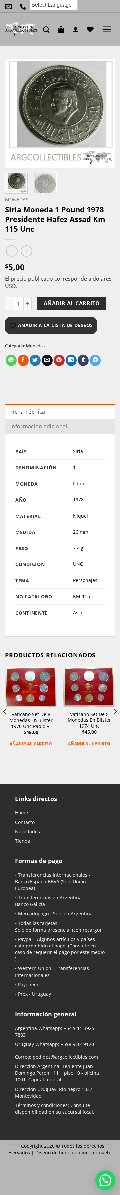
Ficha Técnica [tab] (27, 411)
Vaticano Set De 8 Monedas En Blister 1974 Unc (89, 720)
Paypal (25, 939)
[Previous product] (26, 251)
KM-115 (81, 596)
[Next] (104, 113)
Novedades (27, 831)
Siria (78, 451)
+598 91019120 (77, 1044)
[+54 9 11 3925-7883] (25, 6)
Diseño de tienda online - (72, 1152)
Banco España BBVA (37, 881)
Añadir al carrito (72, 303)
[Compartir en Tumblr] (83, 360)
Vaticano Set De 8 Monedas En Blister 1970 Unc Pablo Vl (31, 720)
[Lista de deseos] (92, 29)
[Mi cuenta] (77, 29)
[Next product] (12, 251)
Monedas (16, 199)
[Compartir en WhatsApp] (11, 360)
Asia (77, 612)
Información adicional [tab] (38, 426)
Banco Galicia (30, 904)
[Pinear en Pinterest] (59, 360)
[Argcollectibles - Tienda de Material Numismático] (21, 29)
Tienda (22, 841)
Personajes (85, 580)
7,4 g (78, 548)
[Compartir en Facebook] (23, 360)
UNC (78, 564)
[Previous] (16, 113)
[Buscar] (48, 29)
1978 (78, 499)
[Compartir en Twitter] (35, 360)
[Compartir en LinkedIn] (71, 360)
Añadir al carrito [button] (31, 744)
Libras (80, 483)
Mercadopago (33, 913)
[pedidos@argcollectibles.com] (10, 6)
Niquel (80, 516)
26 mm (80, 532)
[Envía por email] (47, 360)
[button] (63, 29)
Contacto (25, 822)
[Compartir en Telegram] (95, 360)
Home (21, 812)
